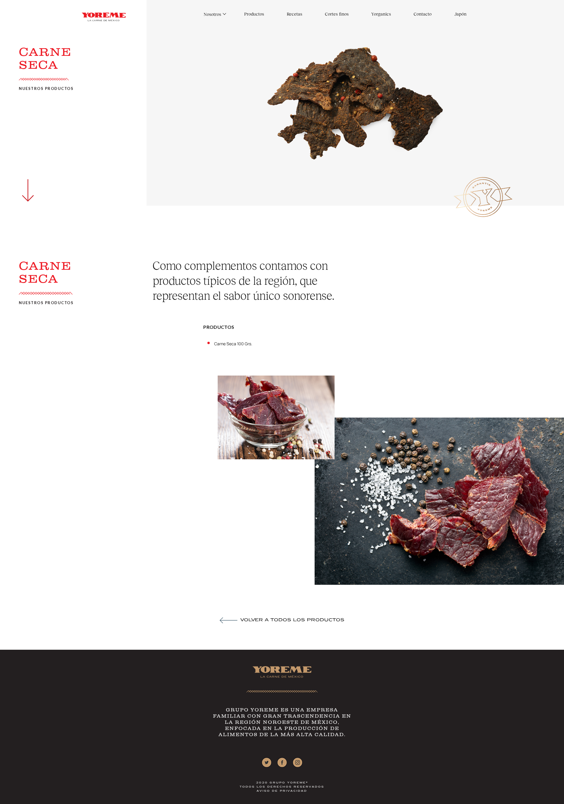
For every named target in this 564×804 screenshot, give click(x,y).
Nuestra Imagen (220, 26)
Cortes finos (337, 14)
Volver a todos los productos (293, 620)
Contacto (423, 14)
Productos (254, 14)
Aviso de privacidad (282, 791)
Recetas (294, 14)
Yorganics (381, 14)
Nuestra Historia (220, 20)
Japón (460, 14)
